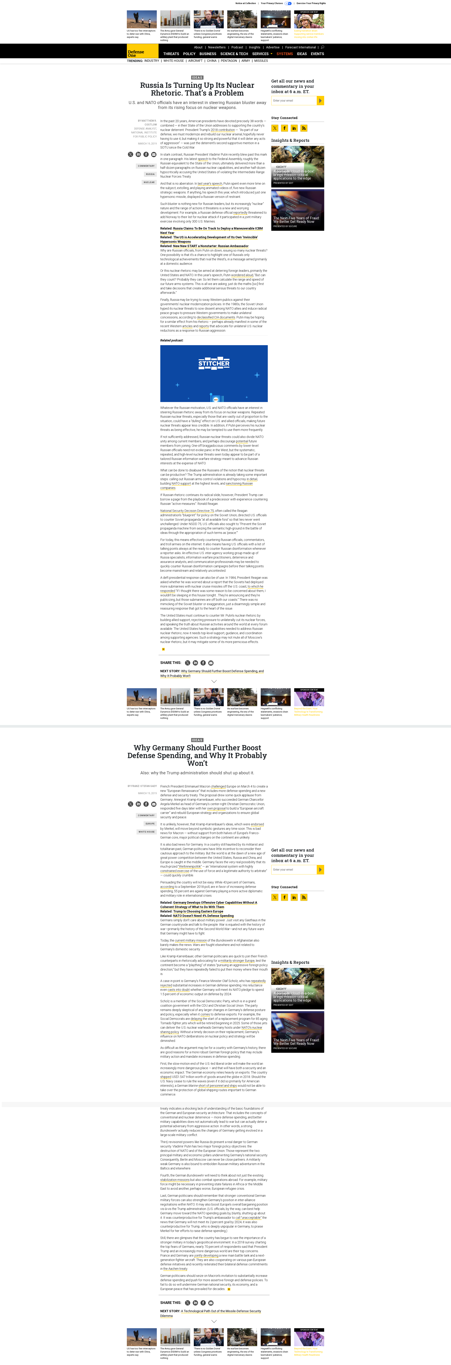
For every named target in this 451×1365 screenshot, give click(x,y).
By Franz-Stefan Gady (142, 786)
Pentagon (229, 60)
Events (317, 54)
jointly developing (206, 1255)
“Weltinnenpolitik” (190, 866)
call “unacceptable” (249, 1217)
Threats (171, 54)
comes (205, 1014)
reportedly (240, 212)
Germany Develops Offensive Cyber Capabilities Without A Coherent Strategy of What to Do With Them (208, 905)
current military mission (191, 940)
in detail (252, 479)
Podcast (237, 47)
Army (246, 60)
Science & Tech (234, 54)
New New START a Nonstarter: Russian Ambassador (211, 246)
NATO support (181, 483)
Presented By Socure (285, 226)
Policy (189, 54)
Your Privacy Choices (272, 3)
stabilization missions (175, 1180)
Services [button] (261, 54)
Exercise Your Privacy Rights (311, 3)
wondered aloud (242, 275)
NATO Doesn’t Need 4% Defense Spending (203, 916)
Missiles (261, 60)
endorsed (257, 824)
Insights (254, 47)
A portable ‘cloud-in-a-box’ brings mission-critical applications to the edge (293, 174)
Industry (151, 60)
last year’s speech (210, 183)
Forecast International (300, 47)
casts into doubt (179, 989)
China (212, 60)
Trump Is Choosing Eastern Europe (198, 911)
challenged (218, 786)
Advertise (273, 47)
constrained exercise (174, 871)
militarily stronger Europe (237, 960)
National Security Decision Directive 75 (187, 511)
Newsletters (217, 47)
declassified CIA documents (216, 317)
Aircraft (195, 60)
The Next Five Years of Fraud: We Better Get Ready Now (296, 220)
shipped (165, 1077)
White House (173, 60)
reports (204, 326)
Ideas (302, 54)
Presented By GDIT (283, 183)
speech (203, 159)
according (167, 887)
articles (187, 326)
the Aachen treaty (175, 1268)
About (198, 47)
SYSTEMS (285, 54)
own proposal (216, 808)
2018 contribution (223, 130)
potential (242, 441)
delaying (196, 1019)
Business (208, 54)
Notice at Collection (246, 3)
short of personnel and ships (218, 1085)
